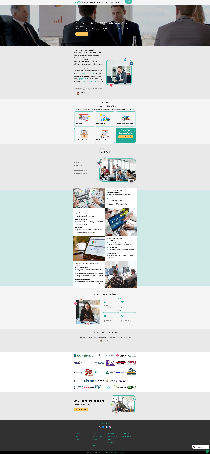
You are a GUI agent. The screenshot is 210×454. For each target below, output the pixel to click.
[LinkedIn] (106, 427)
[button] (104, 2)
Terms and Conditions (127, 436)
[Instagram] (110, 427)
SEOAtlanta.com (101, 452)
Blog (76, 436)
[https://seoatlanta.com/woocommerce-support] (104, 134)
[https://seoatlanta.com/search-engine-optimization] (125, 117)
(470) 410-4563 (129, 2)
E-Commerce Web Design (97, 436)
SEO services (92, 72)
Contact (77, 439)
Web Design (93, 433)
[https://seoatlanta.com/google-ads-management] (105, 117)
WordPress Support (111, 433)
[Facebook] (103, 427)
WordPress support (82, 78)
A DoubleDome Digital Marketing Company (116, 452)
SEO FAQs (109, 439)
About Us (77, 433)
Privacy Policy (125, 433)
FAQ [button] (107, 2)
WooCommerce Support (112, 436)
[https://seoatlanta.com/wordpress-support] (84, 134)
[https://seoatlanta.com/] (81, 2)
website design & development (90, 81)
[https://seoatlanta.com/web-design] (84, 117)
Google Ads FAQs (111, 442)
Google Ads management (88, 73)
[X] (100, 427)
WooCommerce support (84, 79)
